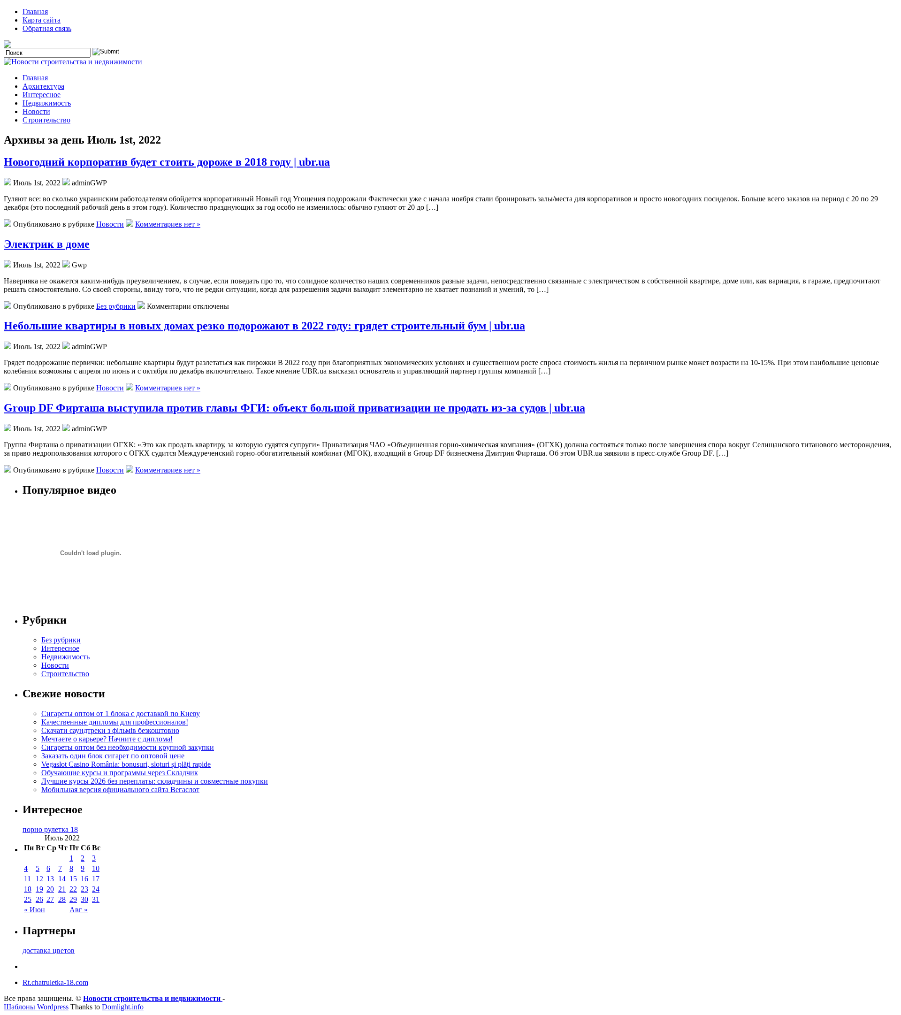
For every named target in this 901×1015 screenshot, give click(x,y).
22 (73, 889)
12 (39, 879)
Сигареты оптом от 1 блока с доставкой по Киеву (120, 713)
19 (39, 889)
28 (62, 899)
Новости (36, 111)
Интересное (42, 95)
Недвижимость (47, 103)
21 (62, 889)
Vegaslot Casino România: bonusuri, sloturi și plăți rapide (126, 764)
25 (27, 899)
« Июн (34, 910)
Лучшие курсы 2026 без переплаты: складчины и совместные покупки (154, 781)
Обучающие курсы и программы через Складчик (119, 773)
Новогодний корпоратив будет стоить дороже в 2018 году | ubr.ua (167, 162)
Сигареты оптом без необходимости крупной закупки (127, 747)
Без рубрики (116, 306)
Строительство (46, 120)
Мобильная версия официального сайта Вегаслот (120, 790)
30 (84, 899)
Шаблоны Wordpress (36, 1007)
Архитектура (43, 86)
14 (62, 879)
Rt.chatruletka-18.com (55, 982)
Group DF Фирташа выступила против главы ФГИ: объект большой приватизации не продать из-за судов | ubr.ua (294, 408)
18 (27, 889)
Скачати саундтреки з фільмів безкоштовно (110, 730)
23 (84, 889)
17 (95, 879)
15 (73, 879)
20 (50, 889)
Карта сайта (42, 20)
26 (39, 899)
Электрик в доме (47, 244)
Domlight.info (123, 1007)
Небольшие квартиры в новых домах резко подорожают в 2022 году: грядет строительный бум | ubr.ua (264, 326)
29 (73, 899)
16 (84, 879)
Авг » (78, 910)
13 (50, 879)
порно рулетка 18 (50, 829)
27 (50, 899)
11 (27, 879)
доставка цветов (49, 950)
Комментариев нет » (167, 224)
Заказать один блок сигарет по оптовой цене (112, 756)
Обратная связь (47, 28)
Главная (35, 11)
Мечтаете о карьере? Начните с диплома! (107, 739)
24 (95, 889)
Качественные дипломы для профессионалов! (114, 722)
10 (95, 868)
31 (95, 899)
